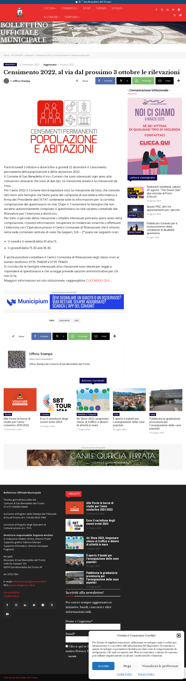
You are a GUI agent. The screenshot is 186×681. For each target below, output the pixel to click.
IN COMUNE (17, 55)
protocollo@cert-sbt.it (22, 585)
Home (6, 55)
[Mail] (173, 10)
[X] (175, 15)
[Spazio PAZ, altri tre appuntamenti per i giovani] (136, 211)
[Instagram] (162, 10)
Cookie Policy (124, 674)
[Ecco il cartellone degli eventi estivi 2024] (56, 399)
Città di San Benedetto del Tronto (21, 677)
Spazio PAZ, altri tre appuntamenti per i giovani (163, 208)
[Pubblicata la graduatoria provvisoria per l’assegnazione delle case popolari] (165, 399)
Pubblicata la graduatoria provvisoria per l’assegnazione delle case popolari (165, 423)
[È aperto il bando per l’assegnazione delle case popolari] (129, 399)
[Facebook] (156, 10)
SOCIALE (132, 215)
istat (76, 320)
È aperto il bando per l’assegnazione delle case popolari (129, 422)
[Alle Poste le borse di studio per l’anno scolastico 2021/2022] (20, 399)
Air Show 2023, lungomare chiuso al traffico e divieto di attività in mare (93, 422)
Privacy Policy (146, 674)
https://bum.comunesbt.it (41, 359)
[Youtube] (180, 15)
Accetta (103, 666)
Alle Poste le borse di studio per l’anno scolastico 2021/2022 (17, 422)
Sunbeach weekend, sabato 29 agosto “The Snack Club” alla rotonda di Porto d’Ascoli (164, 191)
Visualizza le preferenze (160, 666)
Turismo (132, 195)
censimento (64, 320)
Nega (127, 666)
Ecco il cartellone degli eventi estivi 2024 (54, 420)
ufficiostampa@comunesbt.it (30, 581)
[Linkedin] (168, 10)
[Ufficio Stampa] (7, 81)
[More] (178, 80)
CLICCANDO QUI (97, 280)
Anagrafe (29, 55)
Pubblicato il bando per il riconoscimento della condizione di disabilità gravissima (162, 228)
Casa (116, 414)
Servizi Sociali (135, 232)
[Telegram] (179, 10)
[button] (179, 635)
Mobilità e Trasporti (87, 414)
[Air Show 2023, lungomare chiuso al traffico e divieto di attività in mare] (93, 399)
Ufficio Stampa (21, 80)
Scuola (8, 414)
